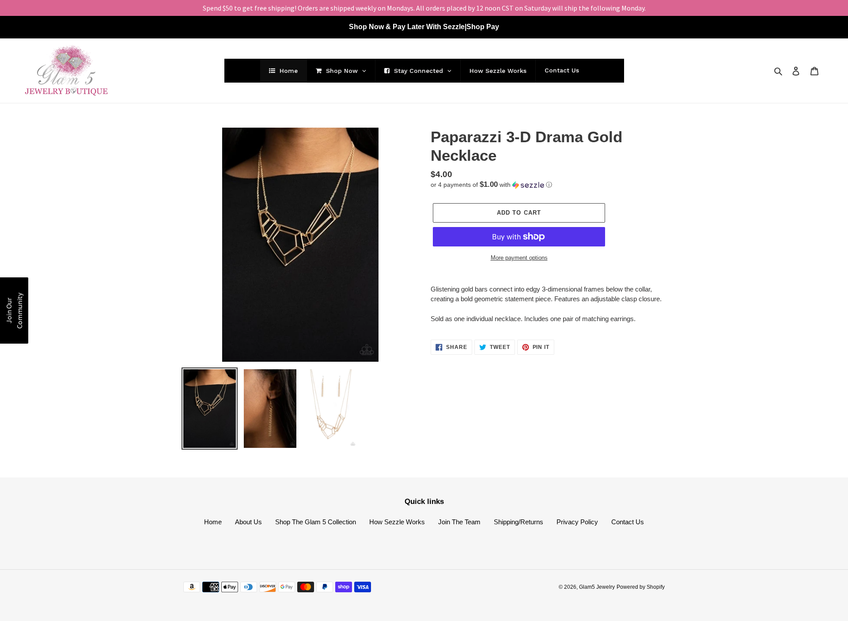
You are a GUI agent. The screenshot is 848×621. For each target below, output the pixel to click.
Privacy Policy (577, 522)
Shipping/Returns (518, 522)
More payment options (519, 257)
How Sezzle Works (397, 522)
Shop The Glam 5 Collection (315, 522)
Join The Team (459, 522)
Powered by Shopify (641, 587)
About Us (248, 522)
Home (213, 522)
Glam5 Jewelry (597, 587)
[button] (491, 185)
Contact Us (627, 522)
